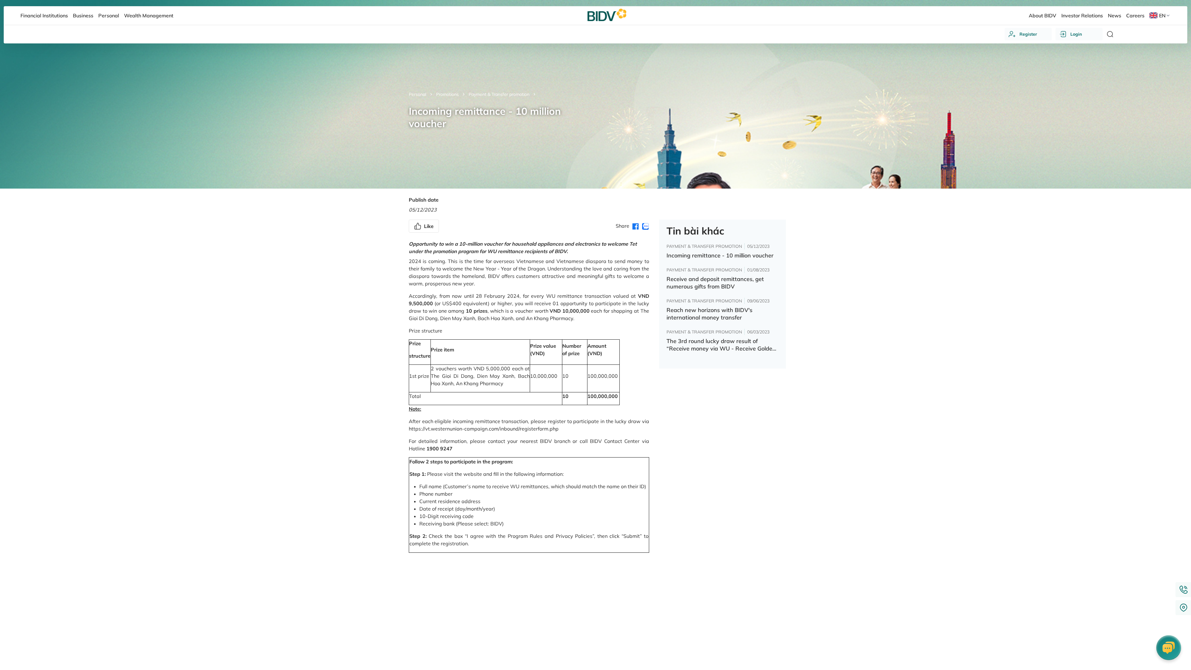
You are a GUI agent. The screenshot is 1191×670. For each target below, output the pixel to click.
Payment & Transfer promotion (499, 94)
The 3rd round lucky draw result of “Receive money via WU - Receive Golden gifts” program (721, 344)
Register (1028, 34)
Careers (1135, 15)
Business (83, 15)
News (1114, 15)
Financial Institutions (44, 15)
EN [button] (1162, 15)
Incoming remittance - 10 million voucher (720, 255)
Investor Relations (1082, 15)
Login (1076, 34)
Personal (417, 94)
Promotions (447, 94)
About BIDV (1042, 15)
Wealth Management (148, 15)
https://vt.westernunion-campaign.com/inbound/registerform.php (484, 429)
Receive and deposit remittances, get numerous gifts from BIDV (715, 282)
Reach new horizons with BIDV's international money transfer (709, 313)
